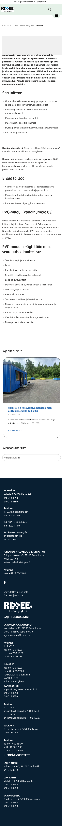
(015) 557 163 (42, 2)
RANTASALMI (11, 686)
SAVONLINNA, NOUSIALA (18, 624)
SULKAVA (9, 725)
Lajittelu (31, 25)
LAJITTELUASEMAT (17, 617)
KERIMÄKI (9, 490)
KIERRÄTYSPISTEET (17, 755)
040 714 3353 (11, 498)
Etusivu (5, 25)
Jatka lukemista (14, 430)
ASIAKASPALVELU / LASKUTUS (25, 551)
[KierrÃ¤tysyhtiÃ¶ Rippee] (7, 9)
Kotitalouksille (18, 25)
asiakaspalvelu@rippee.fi (24, 2)
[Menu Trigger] (56, 16)
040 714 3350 (11, 501)
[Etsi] (49, 9)
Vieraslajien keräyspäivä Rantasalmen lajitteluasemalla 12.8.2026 (29, 409)
